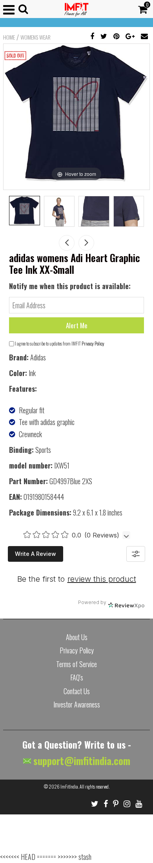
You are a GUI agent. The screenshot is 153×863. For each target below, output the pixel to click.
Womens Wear (35, 37)
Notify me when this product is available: (70, 286)
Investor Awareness (76, 704)
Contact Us (77, 691)
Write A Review (35, 553)
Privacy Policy (93, 343)
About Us (76, 637)
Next (86, 243)
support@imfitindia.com (80, 760)
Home (9, 37)
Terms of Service (76, 664)
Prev (67, 243)
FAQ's (76, 677)
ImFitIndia (69, 786)
